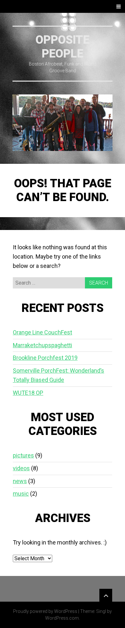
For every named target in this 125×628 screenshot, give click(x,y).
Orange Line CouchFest (42, 332)
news (20, 481)
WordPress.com (62, 618)
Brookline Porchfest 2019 (45, 357)
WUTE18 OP (28, 392)
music (21, 493)
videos (21, 468)
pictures (23, 455)
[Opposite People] (63, 122)
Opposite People (62, 46)
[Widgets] (105, 595)
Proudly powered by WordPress (45, 611)
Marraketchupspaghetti (42, 345)
